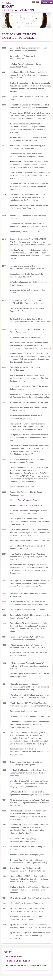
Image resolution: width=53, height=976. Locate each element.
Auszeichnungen (14, 956)
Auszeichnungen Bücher (18, 961)
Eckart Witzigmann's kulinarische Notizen (26, 965)
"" (16, 161)
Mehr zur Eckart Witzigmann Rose (23, 500)
